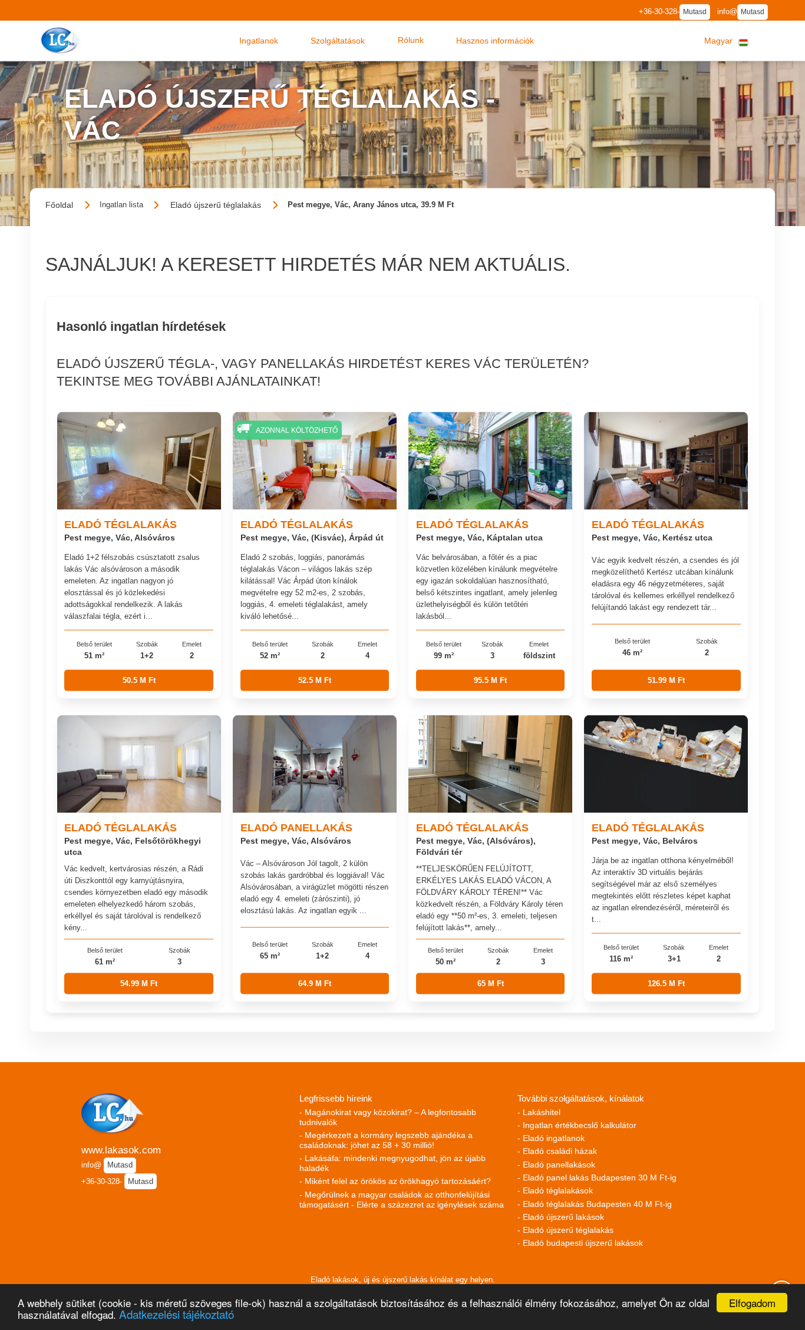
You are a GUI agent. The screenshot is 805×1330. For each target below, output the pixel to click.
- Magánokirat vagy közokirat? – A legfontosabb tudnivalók (387, 1117)
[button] (258, 41)
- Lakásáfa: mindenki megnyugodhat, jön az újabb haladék (392, 1163)
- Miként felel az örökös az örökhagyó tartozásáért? (395, 1181)
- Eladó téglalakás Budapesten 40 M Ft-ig (594, 1204)
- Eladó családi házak (557, 1151)
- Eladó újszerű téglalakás (565, 1230)
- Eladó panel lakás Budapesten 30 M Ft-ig (597, 1177)
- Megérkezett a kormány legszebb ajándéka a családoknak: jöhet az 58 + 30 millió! (386, 1140)
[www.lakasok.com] (62, 40)
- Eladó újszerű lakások (560, 1217)
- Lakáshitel (538, 1112)
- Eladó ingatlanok (551, 1138)
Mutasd (695, 11)
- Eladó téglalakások (555, 1190)
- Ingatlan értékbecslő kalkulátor (576, 1125)
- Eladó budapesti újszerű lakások (580, 1243)
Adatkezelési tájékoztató (176, 1314)
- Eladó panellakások (556, 1164)
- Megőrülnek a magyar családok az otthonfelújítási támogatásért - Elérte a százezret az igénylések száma (401, 1199)
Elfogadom (752, 1302)
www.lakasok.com (121, 1150)
